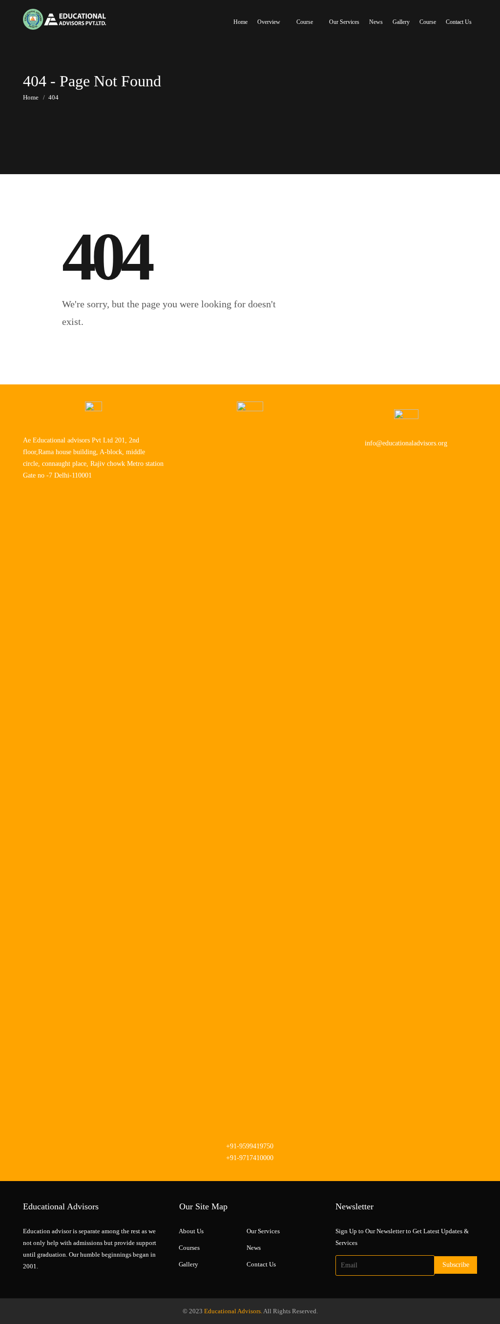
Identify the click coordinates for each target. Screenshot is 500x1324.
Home (240, 22)
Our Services (344, 22)
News (376, 22)
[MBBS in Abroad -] (64, 19)
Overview (268, 22)
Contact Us (459, 22)
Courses (189, 1247)
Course (304, 22)
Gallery (401, 22)
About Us (191, 1231)
